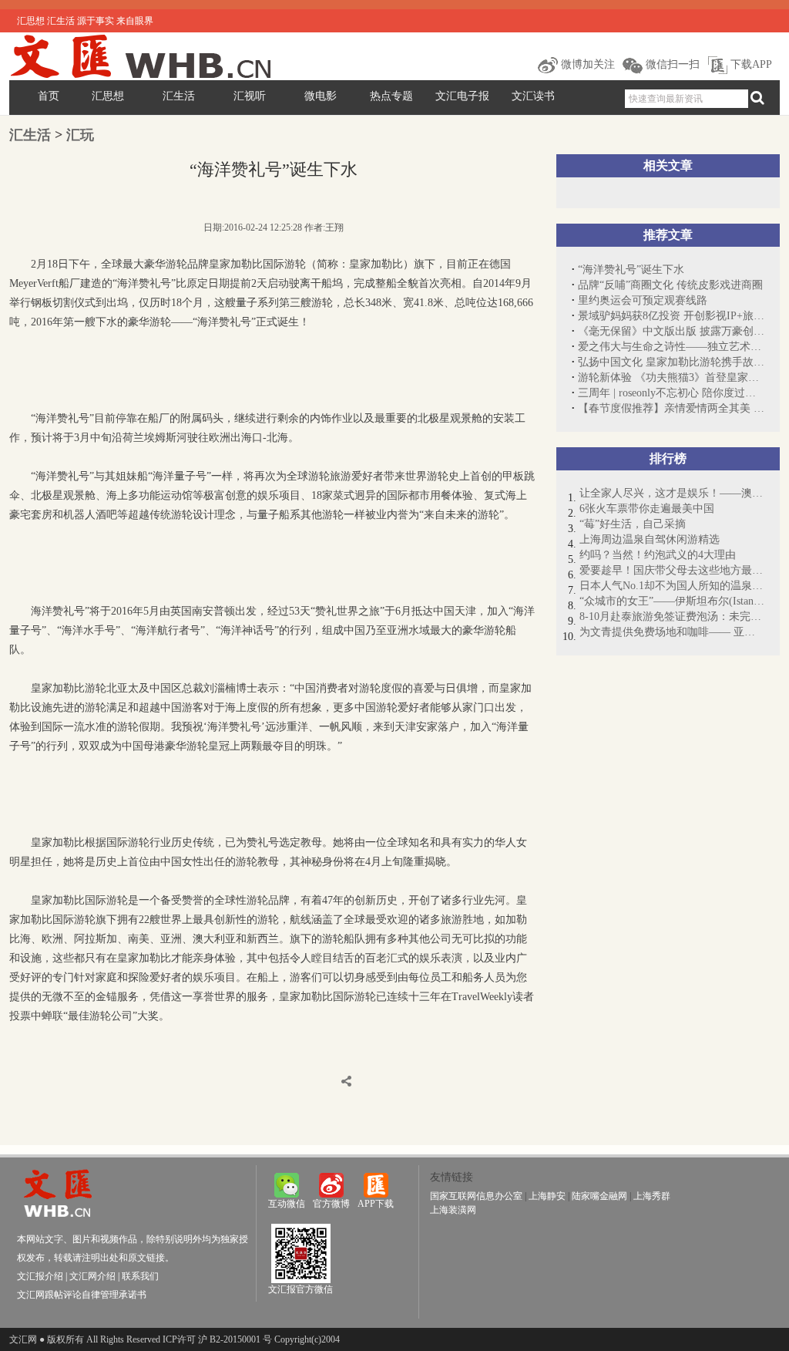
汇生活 (179, 96)
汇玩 (80, 135)
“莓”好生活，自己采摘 (632, 524)
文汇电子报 (462, 96)
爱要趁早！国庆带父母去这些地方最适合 (671, 570)
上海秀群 (651, 1196)
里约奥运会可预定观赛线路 (642, 300)
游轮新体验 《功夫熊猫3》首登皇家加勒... (671, 377)
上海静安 (547, 1196)
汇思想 (108, 96)
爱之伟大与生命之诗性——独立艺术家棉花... (671, 346)
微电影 (320, 96)
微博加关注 (586, 64)
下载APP (749, 64)
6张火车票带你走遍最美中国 (646, 508)
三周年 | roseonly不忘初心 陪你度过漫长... (671, 393)
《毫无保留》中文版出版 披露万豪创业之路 (671, 331)
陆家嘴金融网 (599, 1196)
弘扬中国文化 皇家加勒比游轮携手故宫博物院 (671, 362)
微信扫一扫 (671, 64)
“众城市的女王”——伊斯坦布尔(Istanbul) (671, 601)
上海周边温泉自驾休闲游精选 (649, 539)
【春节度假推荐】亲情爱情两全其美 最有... (671, 408)
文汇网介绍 (92, 1276)
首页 (48, 96)
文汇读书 (533, 96)
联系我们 (140, 1276)
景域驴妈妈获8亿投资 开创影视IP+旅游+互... (671, 316)
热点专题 (391, 96)
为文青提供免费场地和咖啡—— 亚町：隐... (671, 632)
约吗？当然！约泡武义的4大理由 (657, 555)
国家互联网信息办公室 (476, 1196)
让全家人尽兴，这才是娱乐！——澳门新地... (671, 493)
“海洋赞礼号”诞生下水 (631, 269)
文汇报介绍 (40, 1276)
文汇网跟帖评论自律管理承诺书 (81, 1294)
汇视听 (249, 96)
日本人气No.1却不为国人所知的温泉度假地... (671, 585)
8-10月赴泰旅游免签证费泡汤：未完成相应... (671, 616)
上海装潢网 (453, 1209)
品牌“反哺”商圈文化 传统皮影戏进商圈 (670, 285)
